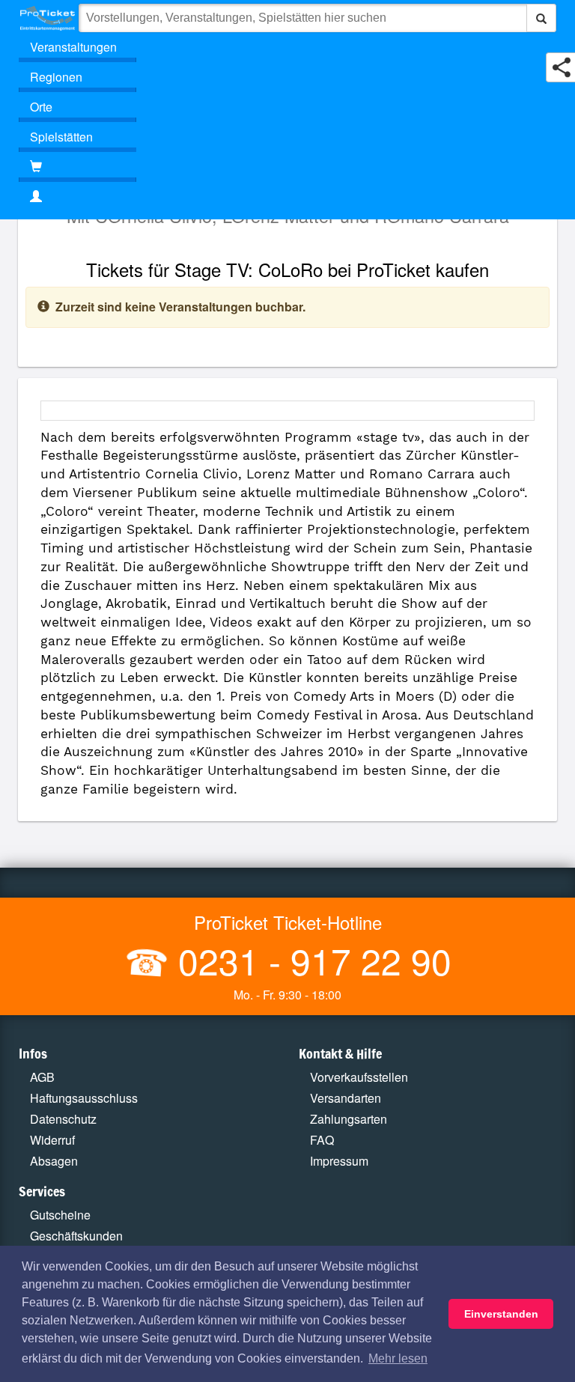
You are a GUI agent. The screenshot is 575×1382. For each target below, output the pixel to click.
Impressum (339, 1160)
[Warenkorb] (77, 167)
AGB (42, 1077)
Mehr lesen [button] (398, 1358)
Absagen (54, 1160)
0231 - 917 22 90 (309, 960)
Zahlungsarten (348, 1118)
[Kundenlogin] (287, 197)
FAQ (322, 1139)
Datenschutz (63, 1118)
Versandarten (345, 1097)
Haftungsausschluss (84, 1097)
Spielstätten (61, 136)
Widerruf (52, 1139)
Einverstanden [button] (501, 1314)
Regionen (56, 76)
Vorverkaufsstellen (359, 1077)
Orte (41, 106)
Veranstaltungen (73, 46)
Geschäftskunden (76, 1235)
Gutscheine (60, 1214)
